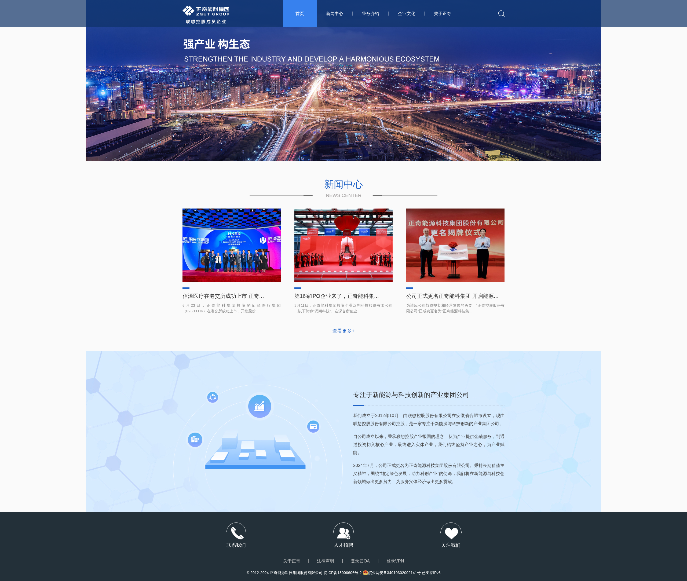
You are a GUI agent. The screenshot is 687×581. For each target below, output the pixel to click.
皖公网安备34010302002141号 (394, 573)
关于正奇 (442, 13)
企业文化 (406, 13)
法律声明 (325, 561)
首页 (299, 13)
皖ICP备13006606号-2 (343, 573)
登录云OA (360, 561)
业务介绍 (370, 13)
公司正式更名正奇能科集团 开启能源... (452, 296)
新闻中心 (334, 13)
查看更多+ (343, 331)
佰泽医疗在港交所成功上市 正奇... (223, 296)
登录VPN (395, 561)
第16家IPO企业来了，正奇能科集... (336, 296)
